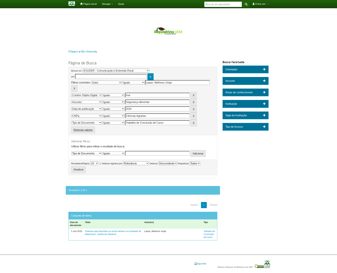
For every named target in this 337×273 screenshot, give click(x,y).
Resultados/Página (80, 163)
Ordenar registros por (112, 163)
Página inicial (89, 4)
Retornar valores (83, 129)
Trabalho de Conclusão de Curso (209, 234)
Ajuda (121, 4)
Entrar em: (261, 4)
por (72, 76)
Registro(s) (183, 163)
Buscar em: (76, 71)
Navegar (106, 4)
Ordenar (154, 163)
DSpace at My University (82, 51)
